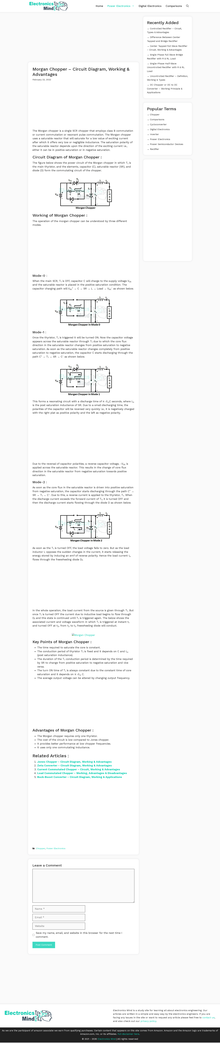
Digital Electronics (150, 5)
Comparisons (174, 5)
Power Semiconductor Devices (166, 144)
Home (99, 5)
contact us (208, 1017)
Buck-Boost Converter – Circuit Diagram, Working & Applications (79, 777)
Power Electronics (118, 5)
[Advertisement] (83, 37)
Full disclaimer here (128, 1034)
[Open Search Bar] (187, 6)
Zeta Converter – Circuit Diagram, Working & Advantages (74, 765)
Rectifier (154, 149)
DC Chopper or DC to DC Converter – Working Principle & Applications (164, 88)
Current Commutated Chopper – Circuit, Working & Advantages (78, 769)
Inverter (154, 134)
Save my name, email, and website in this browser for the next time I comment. (79, 934)
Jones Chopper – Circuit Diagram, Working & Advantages (74, 761)
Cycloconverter (158, 124)
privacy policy (148, 1021)
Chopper (40, 848)
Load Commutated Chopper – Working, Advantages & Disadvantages (82, 773)
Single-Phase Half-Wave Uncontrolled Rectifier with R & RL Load (166, 67)
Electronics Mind (107, 1039)
